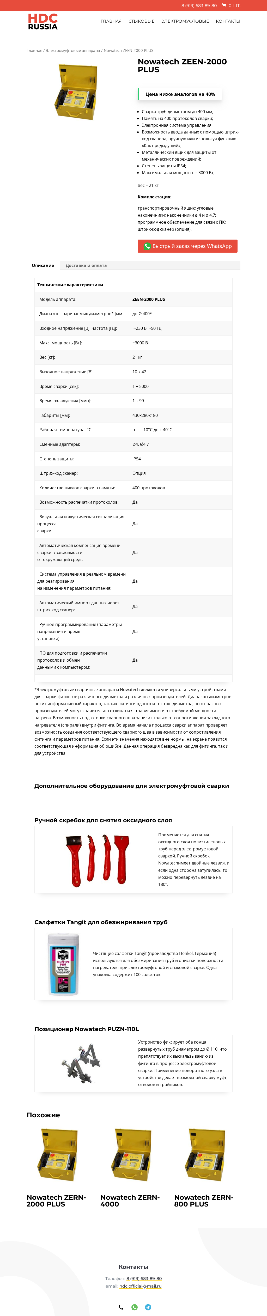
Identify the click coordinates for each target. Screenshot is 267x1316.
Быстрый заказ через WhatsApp (191, 245)
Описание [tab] (43, 265)
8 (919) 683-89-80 (199, 6)
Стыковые (142, 22)
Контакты (228, 22)
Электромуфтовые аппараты (73, 50)
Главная (111, 22)
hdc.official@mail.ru (140, 1286)
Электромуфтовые (185, 22)
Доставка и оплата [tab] (86, 265)
